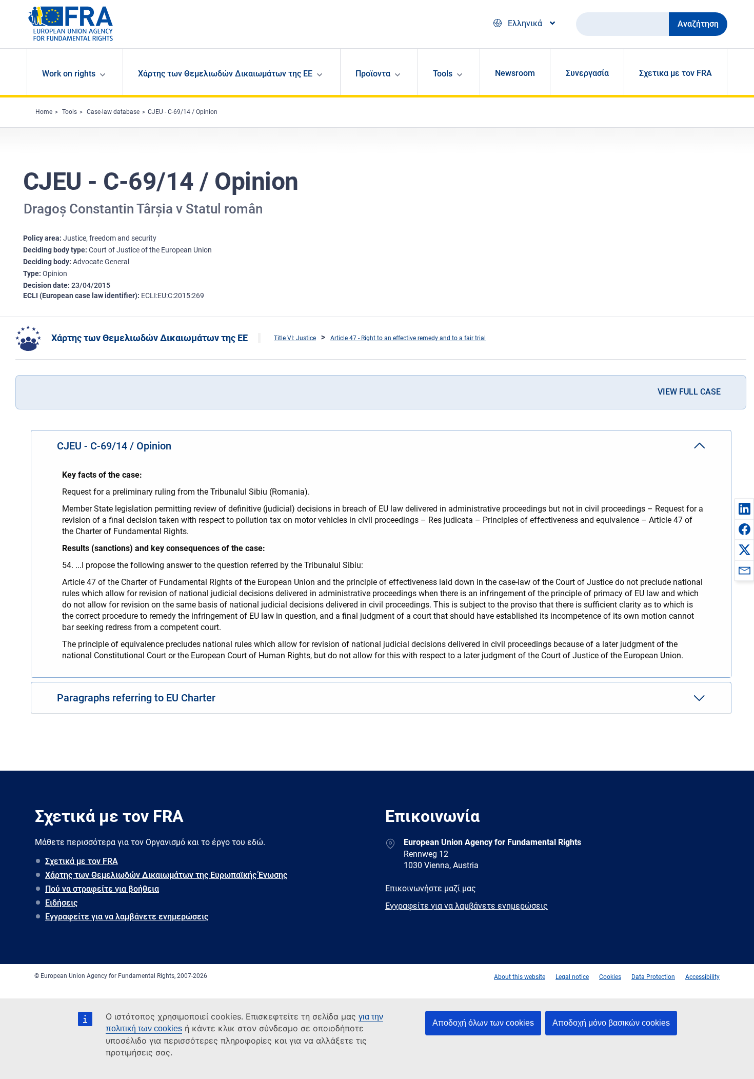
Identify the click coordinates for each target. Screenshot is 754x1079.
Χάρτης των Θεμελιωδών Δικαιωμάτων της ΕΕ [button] (225, 74)
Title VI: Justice (295, 338)
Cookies (610, 976)
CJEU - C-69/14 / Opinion (182, 111)
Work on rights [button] (68, 74)
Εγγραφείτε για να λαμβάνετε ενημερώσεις (126, 916)
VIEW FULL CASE (689, 392)
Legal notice (572, 976)
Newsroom (515, 73)
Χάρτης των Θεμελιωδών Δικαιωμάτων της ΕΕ (149, 337)
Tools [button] (442, 74)
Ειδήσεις (61, 903)
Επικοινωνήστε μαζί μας (430, 888)
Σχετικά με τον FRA (81, 861)
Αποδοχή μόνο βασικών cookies (611, 1022)
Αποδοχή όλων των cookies (483, 1022)
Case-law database (113, 111)
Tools (69, 111)
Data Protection (653, 976)
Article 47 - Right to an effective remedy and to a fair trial (408, 338)
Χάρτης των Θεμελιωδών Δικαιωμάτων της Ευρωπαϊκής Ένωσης (166, 875)
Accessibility (702, 976)
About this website (519, 976)
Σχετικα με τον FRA (675, 73)
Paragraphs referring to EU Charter (136, 698)
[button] (744, 508)
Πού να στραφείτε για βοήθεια (102, 889)
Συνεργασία (587, 73)
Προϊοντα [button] (372, 74)
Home (43, 111)
